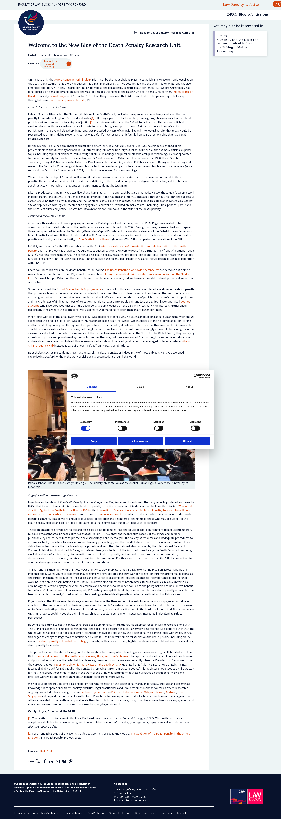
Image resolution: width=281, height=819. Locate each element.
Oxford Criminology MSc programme (79, 289)
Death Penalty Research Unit (66, 100)
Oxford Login (166, 813)
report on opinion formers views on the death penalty (87, 664)
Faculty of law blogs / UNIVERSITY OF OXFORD (52, 4)
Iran (180, 692)
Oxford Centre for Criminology (72, 79)
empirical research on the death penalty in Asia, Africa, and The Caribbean (83, 656)
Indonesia (136, 692)
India (126, 692)
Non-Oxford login (145, 813)
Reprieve (168, 510)
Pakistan (116, 692)
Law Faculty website (241, 4)
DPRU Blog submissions (248, 14)
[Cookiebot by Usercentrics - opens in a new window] (196, 376)
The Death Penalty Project (95, 239)
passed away (57, 96)
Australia (171, 692)
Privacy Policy (21, 813)
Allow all (187, 441)
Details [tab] (141, 386)
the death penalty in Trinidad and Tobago (61, 641)
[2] (92, 122)
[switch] (122, 428)
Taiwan (159, 692)
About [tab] (189, 386)
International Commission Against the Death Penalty (129, 510)
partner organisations (94, 692)
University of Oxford (120, 813)
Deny (94, 441)
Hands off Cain (82, 510)
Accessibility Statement (46, 813)
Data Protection (96, 813)
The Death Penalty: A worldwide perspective (132, 270)
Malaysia (149, 692)
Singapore (34, 696)
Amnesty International (112, 514)
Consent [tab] (92, 386)
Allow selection (140, 441)
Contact (181, 813)
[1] (92, 118)
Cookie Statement (73, 813)
